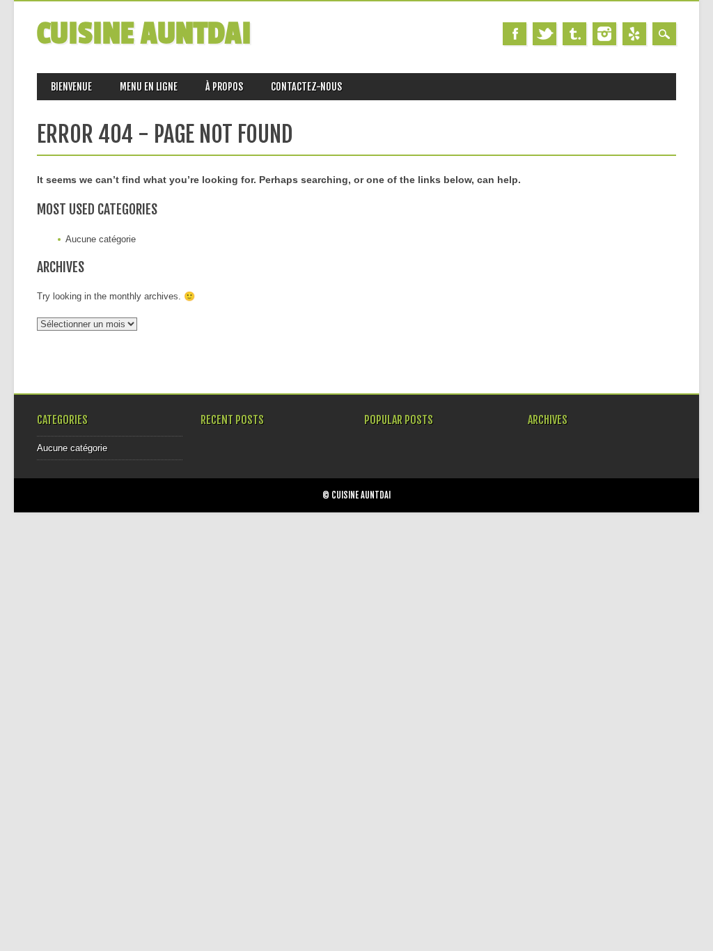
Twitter (544, 33)
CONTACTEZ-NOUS (306, 87)
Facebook (514, 33)
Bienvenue (71, 87)
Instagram (604, 33)
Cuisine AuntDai (144, 33)
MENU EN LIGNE (149, 87)
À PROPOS (224, 87)
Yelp (634, 33)
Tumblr (574, 33)
